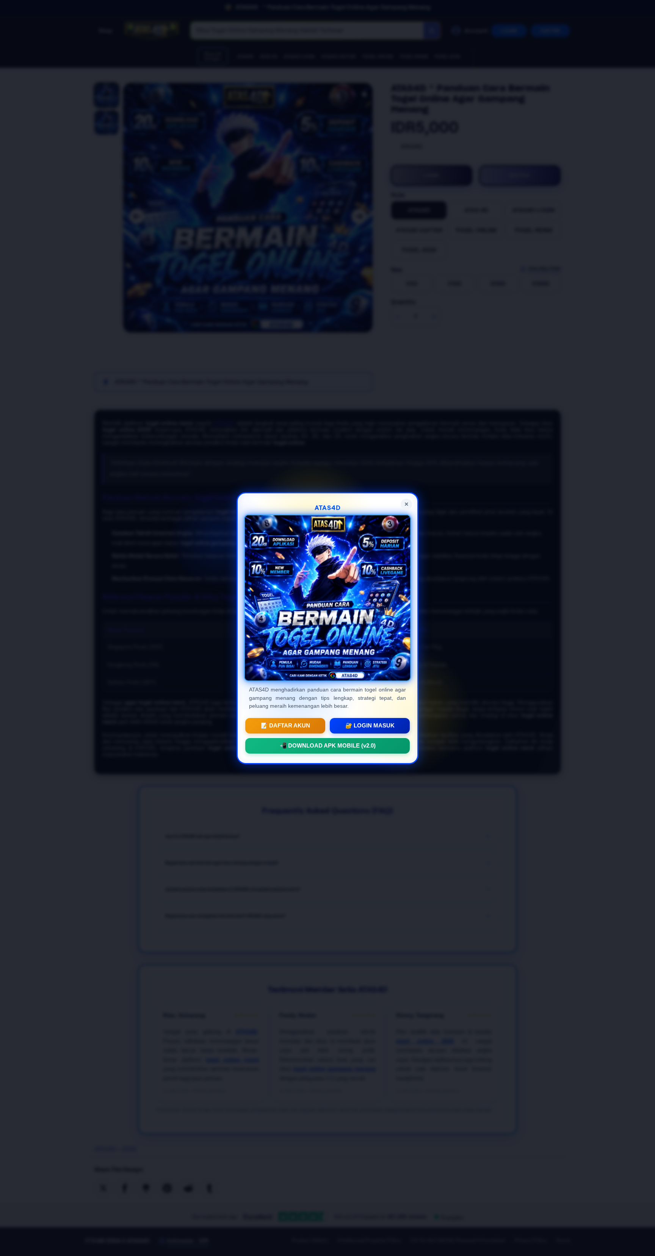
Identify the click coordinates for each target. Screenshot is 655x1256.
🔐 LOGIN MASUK (370, 725)
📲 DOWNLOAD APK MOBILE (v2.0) (328, 745)
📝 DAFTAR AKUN (285, 725)
